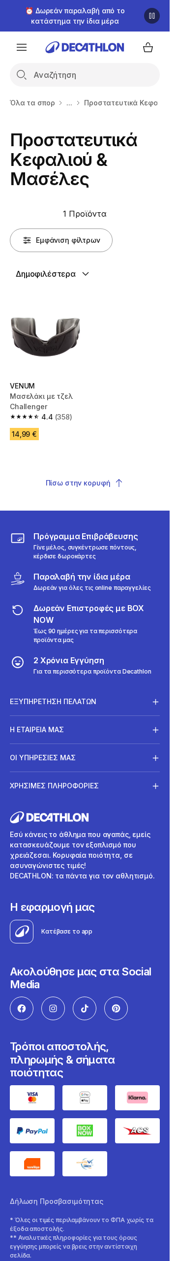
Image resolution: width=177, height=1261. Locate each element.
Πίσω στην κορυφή (78, 483)
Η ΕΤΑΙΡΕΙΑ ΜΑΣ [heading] (37, 729)
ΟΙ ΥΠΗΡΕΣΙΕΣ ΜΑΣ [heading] (43, 757)
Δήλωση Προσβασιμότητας (56, 1201)
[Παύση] (152, 16)
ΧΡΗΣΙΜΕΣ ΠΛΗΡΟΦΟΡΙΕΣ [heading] (54, 785)
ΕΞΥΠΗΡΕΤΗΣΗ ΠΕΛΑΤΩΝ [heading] (53, 701)
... (69, 102)
